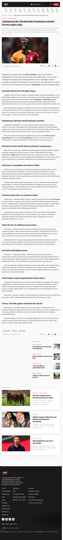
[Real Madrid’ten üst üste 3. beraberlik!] (16, 443)
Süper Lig (14, 330)
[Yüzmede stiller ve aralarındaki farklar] (57, 366)
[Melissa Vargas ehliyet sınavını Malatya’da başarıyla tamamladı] (16, 419)
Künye (7, 524)
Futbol (10, 15)
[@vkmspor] (3, 519)
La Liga (40, 438)
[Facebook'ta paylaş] (49, 66)
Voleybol (36, 414)
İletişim (11, 524)
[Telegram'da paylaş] (55, 66)
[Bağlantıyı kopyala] (58, 66)
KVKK (3, 524)
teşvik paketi (22, 330)
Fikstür (56, 4)
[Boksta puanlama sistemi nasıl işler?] (57, 356)
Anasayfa (4, 15)
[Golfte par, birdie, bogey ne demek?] (57, 376)
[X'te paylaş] (46, 66)
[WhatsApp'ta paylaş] (52, 66)
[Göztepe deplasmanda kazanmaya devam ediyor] (16, 398)
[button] (43, 4)
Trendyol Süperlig (12, 18)
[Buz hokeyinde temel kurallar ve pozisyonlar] (57, 347)
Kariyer (15, 524)
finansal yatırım (6, 330)
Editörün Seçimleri (36, 344)
